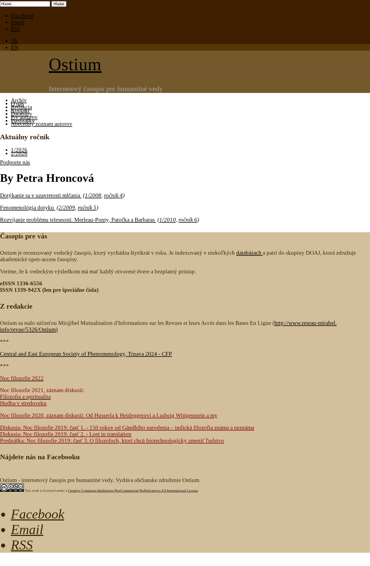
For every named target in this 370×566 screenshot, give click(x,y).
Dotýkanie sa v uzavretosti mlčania (41, 195)
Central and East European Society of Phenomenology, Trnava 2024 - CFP (86, 354)
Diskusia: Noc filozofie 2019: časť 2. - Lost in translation (65, 434)
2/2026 (19, 153)
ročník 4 (113, 195)
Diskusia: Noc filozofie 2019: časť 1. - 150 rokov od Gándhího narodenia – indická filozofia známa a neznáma (127, 427)
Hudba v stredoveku (23, 403)
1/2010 (167, 219)
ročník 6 (187, 219)
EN (14, 47)
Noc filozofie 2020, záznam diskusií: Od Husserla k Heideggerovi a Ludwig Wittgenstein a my (109, 415)
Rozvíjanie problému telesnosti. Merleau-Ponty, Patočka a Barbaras (78, 219)
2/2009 (67, 207)
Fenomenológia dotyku (27, 207)
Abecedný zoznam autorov (41, 124)
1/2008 (93, 195)
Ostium (75, 64)
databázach (249, 253)
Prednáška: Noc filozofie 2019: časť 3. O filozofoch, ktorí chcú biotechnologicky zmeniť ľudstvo (112, 440)
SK (14, 41)
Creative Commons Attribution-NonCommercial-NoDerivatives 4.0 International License (133, 491)
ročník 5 (87, 207)
